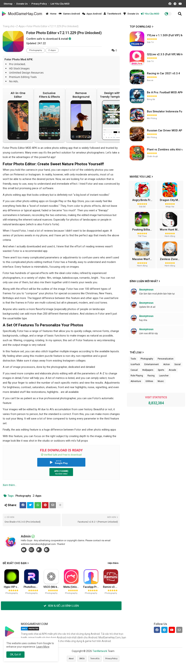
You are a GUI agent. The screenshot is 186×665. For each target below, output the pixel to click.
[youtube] (24, 549)
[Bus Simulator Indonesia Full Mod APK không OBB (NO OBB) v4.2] (137, 115)
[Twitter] (30, 505)
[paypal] (39, 549)
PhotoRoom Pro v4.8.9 (32, 586)
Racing (151, 375)
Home (52, 13)
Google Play (61, 463)
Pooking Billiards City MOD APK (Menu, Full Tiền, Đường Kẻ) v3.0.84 (143, 229)
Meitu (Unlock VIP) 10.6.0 (72, 586)
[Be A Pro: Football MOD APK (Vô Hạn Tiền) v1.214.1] (137, 96)
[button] (179, 13)
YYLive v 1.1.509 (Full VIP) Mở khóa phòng (165, 35)
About (71, 659)
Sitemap (8, 3)
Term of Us (95, 659)
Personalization (165, 359)
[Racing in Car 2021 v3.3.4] (137, 77)
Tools (133, 359)
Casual (134, 370)
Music (161, 381)
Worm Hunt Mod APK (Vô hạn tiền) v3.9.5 (171, 229)
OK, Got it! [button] (15, 654)
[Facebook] (23, 505)
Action (166, 364)
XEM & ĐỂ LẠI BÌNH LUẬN (63, 605)
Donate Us (22, 3)
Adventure (136, 381)
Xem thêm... (10, 485)
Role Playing (137, 375)
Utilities (149, 381)
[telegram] (46, 549)
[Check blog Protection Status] (30, 630)
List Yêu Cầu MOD (60, 3)
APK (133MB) (61, 471)
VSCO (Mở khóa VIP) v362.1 (52, 586)
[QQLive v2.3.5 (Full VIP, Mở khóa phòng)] (137, 58)
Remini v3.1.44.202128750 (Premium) (112, 586)
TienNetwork (114, 13)
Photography (35, 50)
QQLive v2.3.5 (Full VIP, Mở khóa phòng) (165, 54)
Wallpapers (147, 370)
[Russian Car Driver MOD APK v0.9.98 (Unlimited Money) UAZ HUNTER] (137, 134)
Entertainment (151, 364)
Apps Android (94, 13)
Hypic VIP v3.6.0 (12, 586)
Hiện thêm (113, 563)
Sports (161, 370)
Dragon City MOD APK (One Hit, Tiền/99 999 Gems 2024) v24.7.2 (171, 200)
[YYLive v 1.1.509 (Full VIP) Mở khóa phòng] (137, 39)
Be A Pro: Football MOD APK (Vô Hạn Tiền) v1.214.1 (165, 92)
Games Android (71, 13)
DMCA (81, 659)
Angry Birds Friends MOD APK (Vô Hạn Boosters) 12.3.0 (143, 200)
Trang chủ (8, 26)
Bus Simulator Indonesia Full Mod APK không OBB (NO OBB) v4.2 (165, 111)
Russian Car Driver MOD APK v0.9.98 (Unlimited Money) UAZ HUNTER (165, 130)
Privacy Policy (39, 3)
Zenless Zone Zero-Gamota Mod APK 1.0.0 (171, 259)
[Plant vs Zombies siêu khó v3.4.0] (137, 153)
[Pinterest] (45, 505)
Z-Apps (20, 26)
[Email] (52, 505)
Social (177, 364)
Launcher (164, 375)
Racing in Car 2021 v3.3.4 (163, 73)
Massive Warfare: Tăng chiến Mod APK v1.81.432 (143, 259)
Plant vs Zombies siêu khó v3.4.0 (165, 149)
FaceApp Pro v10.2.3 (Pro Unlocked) (92, 586)
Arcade (172, 370)
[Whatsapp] (38, 505)
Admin (26, 536)
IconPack (135, 364)
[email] (31, 549)
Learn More (42, 646)
